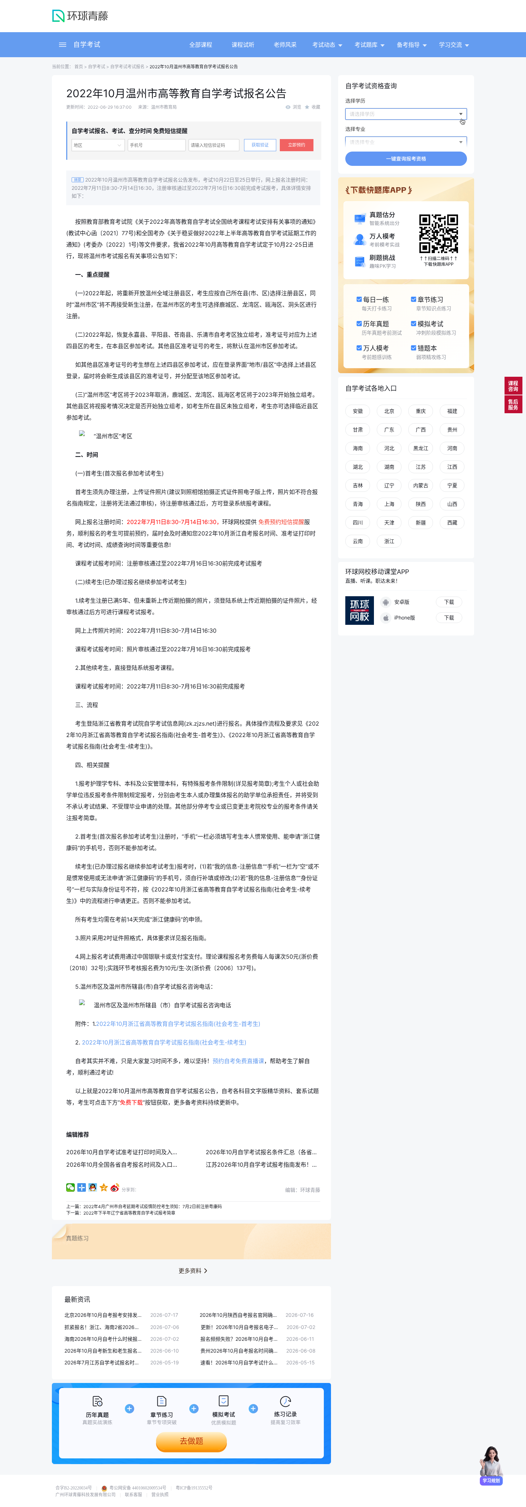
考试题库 (366, 44)
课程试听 (243, 44)
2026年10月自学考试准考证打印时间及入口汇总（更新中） (142, 1152)
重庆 (421, 411)
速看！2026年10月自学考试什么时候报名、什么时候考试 (239, 1362)
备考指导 (408, 44)
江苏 (421, 467)
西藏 (452, 522)
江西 (452, 467)
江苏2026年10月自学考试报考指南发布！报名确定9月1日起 (282, 1164)
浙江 (389, 541)
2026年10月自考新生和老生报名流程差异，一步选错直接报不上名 (103, 1351)
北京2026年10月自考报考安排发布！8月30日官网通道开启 (103, 1315)
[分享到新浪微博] (115, 1187)
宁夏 (452, 485)
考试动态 (323, 44)
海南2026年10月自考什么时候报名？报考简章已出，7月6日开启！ (103, 1339)
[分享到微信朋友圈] (81, 1187)
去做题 (191, 1441)
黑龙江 (420, 448)
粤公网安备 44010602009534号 (137, 1488)
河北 (389, 448)
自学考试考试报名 (127, 66)
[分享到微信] (70, 1187)
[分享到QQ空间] (103, 1187)
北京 (389, 411)
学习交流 (450, 44)
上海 (389, 504)
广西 (421, 429)
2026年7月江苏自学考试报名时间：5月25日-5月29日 (103, 1362)
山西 (452, 504)
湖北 (358, 467)
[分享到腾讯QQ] (92, 1187)
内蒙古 (420, 485)
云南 (358, 541)
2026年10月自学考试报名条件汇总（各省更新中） (270, 1152)
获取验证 (260, 145)
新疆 (421, 522)
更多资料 (190, 1270)
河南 (452, 448)
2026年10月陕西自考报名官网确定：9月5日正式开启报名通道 (239, 1315)
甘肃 (358, 429)
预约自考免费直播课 (238, 1060)
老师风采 (285, 44)
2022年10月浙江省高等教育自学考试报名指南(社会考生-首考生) (178, 1023)
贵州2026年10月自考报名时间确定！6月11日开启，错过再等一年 (239, 1351)
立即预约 (296, 145)
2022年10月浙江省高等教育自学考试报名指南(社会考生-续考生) (164, 1042)
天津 (389, 522)
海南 (358, 448)
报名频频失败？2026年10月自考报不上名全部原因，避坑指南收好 (239, 1339)
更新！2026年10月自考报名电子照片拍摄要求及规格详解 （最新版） (240, 1327)
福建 (452, 411)
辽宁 (389, 485)
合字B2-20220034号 (73, 1488)
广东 (389, 429)
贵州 (452, 429)
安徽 (358, 411)
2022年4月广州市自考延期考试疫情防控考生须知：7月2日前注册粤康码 (152, 1206)
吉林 (358, 485)
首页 (78, 66)
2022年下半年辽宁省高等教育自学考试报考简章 (129, 1213)
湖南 (389, 467)
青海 (358, 504)
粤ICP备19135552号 (194, 1488)
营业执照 (160, 1494)
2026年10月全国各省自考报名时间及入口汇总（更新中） (139, 1164)
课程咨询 (513, 386)
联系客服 (133, 1494)
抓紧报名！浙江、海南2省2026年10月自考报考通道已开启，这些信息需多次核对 (103, 1327)
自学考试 (87, 44)
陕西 (421, 504)
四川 (358, 522)
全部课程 (200, 44)
